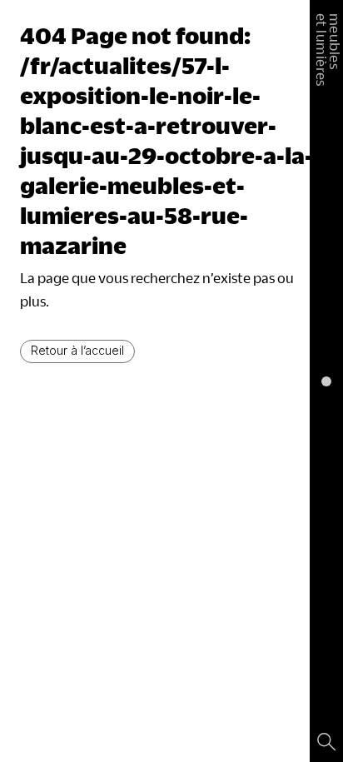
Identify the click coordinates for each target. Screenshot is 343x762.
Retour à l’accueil (77, 350)
